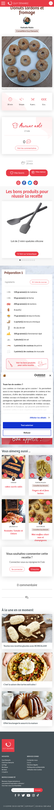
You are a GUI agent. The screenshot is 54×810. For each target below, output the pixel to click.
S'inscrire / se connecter (13, 806)
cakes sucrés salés (13, 487)
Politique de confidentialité (36, 767)
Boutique (5, 767)
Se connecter (17, 569)
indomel (13, 482)
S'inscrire (35, 569)
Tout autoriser (27, 425)
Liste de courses (40, 282)
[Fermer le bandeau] (50, 375)
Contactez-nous (32, 760)
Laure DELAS (40, 526)
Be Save (4, 770)
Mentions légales (32, 765)
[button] (3, 3)
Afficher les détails (38, 418)
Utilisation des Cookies (34, 770)
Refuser (27, 433)
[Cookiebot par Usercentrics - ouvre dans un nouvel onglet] (34, 375)
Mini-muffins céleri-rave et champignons (40, 537)
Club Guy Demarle (8, 762)
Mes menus (40, 172)
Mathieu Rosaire (40, 482)
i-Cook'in (5, 772)
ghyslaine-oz (13, 526)
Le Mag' (4, 765)
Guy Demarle (6, 760)
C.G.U (29, 762)
